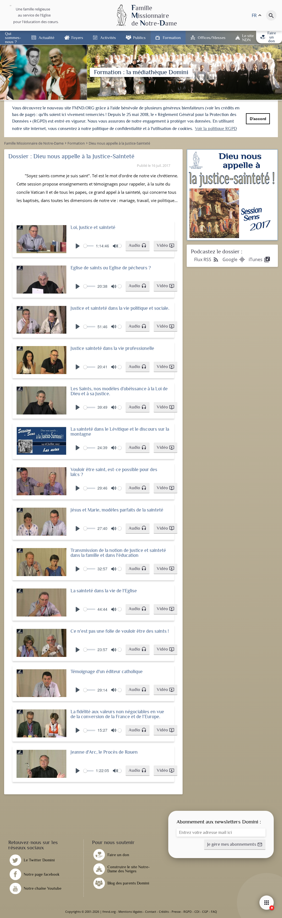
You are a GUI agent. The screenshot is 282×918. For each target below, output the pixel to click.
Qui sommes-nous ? (13, 37)
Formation (172, 37)
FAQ (214, 911)
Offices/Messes (212, 37)
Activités (108, 37)
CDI (196, 911)
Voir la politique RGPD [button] (216, 128)
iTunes (259, 259)
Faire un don (271, 37)
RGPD (187, 911)
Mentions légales (130, 911)
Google (234, 259)
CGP (205, 911)
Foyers (77, 37)
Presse (176, 911)
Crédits (164, 911)
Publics (139, 37)
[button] (138, 246)
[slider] (88, 245)
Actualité (46, 37)
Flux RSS (206, 259)
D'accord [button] (258, 119)
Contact (150, 911)
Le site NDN (248, 37)
